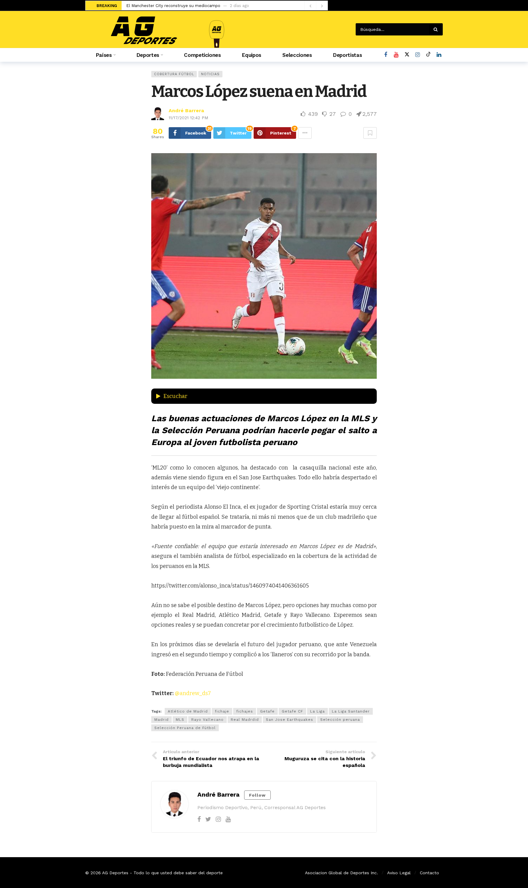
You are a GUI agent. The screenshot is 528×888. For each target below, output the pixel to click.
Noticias (210, 74)
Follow (257, 795)
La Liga (317, 711)
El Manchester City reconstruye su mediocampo (173, 5)
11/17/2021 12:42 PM (188, 117)
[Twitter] (208, 819)
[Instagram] (417, 55)
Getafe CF (292, 711)
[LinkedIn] (439, 55)
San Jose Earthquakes (289, 719)
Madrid (161, 719)
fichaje (222, 711)
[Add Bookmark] (370, 133)
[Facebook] (385, 55)
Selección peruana (340, 719)
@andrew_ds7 (193, 693)
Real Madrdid (245, 719)
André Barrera (186, 110)
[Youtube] (396, 55)
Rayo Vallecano (207, 719)
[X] (407, 55)
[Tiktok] (428, 55)
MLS (180, 719)
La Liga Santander (351, 711)
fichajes (244, 711)
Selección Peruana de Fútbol (185, 728)
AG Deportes (115, 872)
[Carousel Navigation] (316, 6)
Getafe (267, 711)
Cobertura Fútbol (174, 74)
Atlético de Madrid (188, 711)
